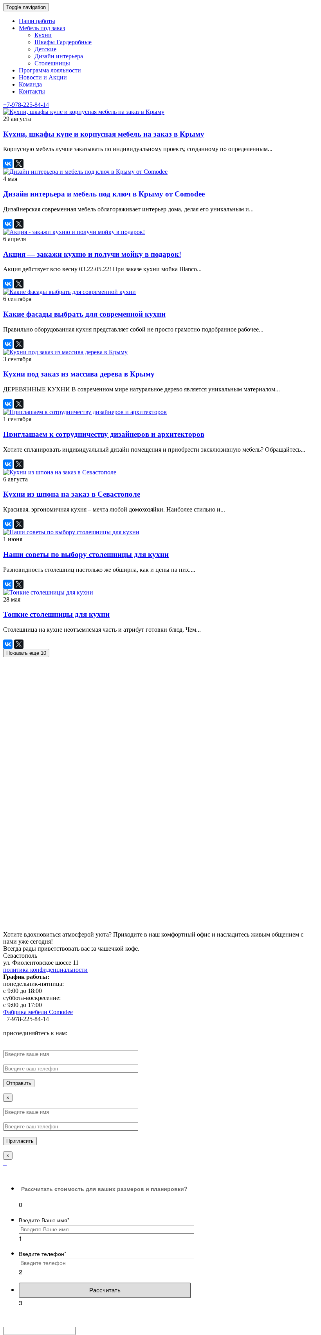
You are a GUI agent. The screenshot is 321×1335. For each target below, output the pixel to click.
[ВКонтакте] (8, 163)
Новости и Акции (43, 77)
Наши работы (37, 21)
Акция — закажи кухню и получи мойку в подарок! (92, 254)
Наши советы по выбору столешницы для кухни (86, 554)
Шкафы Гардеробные (63, 42)
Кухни (43, 35)
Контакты (32, 91)
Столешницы (52, 63)
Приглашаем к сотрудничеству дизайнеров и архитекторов (103, 434)
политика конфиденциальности (45, 969)
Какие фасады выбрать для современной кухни (84, 314)
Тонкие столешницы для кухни (56, 614)
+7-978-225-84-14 (26, 104)
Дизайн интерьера (58, 56)
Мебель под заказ (42, 28)
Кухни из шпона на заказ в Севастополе (71, 494)
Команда (30, 84)
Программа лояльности (50, 70)
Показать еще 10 (26, 653)
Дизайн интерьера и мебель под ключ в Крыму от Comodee (104, 194)
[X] (18, 163)
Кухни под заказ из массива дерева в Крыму (79, 374)
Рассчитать (105, 1290)
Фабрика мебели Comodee (38, 1012)
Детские (45, 49)
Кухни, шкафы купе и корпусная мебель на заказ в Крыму (103, 134)
